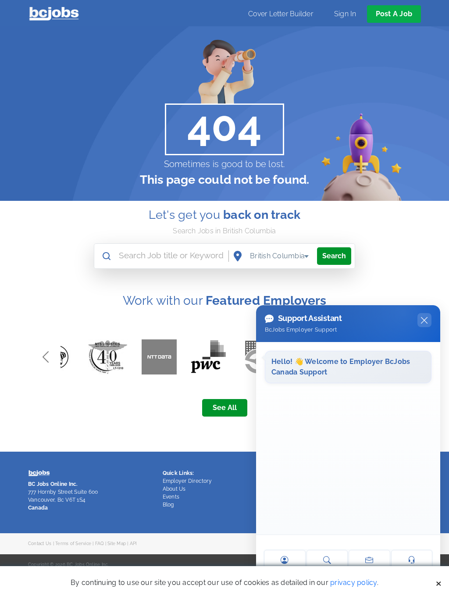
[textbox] (279, 256)
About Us (174, 489)
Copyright (38, 564)
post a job (394, 14)
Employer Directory (187, 481)
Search (334, 256)
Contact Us (39, 543)
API (133, 543)
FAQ (99, 543)
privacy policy (353, 582)
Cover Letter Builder (280, 14)
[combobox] (279, 256)
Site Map (116, 543)
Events (171, 497)
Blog (168, 505)
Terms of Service (73, 543)
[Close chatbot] (424, 320)
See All (225, 407)
